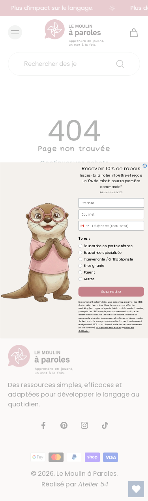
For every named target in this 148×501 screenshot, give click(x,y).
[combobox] (84, 226)
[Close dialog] (145, 166)
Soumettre (111, 291)
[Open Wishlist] (136, 489)
